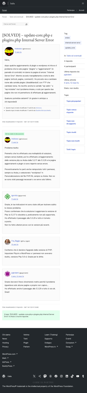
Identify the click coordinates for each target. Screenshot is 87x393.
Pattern (26, 347)
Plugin (25, 343)
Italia (10, 376)
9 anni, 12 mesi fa (17, 276)
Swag (69, 347)
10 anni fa (14, 244)
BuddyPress (8, 366)
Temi (25, 339)
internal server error (72, 43)
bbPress (6, 362)
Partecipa (70, 335)
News (4, 339)
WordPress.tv (51, 347)
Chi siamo (6, 335)
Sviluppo (48, 343)
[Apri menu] (83, 3)
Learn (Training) (51, 335)
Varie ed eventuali (16, 17)
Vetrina (26, 335)
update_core (70, 48)
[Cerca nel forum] (26, 24)
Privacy (5, 347)
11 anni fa (18, 52)
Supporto (48, 339)
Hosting (5, 343)
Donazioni (71, 343)
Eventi (68, 339)
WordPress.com (10, 354)
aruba (67, 38)
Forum (4, 10)
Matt (5, 358)
